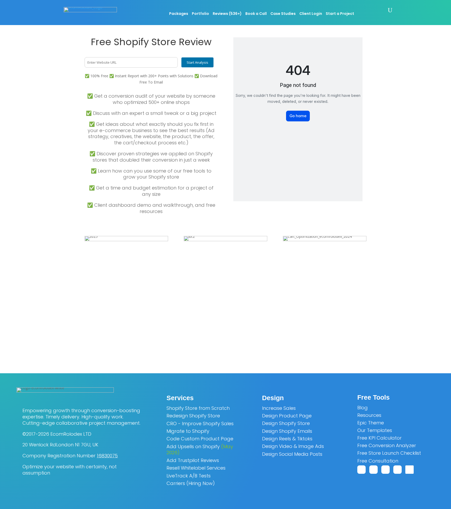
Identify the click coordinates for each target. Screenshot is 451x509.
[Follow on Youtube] (385, 469)
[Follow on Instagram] (409, 469)
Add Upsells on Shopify (200, 449)
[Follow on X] (373, 469)
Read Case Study (225, 344)
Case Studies (283, 14)
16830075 (107, 455)
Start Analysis (197, 62)
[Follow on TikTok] (397, 469)
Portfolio (200, 14)
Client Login (310, 14)
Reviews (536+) (227, 14)
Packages (178, 14)
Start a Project (340, 14)
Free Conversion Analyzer (386, 445)
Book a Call (256, 14)
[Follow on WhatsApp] (361, 469)
